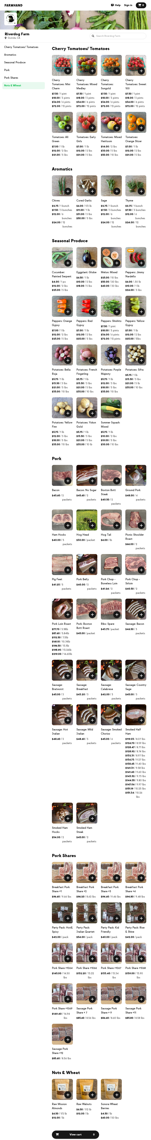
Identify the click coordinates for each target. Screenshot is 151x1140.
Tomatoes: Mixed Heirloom (111, 139)
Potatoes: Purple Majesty (111, 372)
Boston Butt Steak (108, 492)
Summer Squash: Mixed (110, 424)
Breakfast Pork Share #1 (61, 889)
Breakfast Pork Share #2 (85, 889)
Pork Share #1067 (111, 968)
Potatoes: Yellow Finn (62, 424)
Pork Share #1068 (135, 968)
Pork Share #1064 (62, 968)
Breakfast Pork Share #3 (110, 889)
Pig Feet (57, 579)
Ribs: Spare (107, 624)
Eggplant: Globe (86, 272)
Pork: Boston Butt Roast (84, 626)
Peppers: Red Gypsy (84, 323)
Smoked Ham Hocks (60, 830)
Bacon (55, 490)
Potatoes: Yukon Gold (86, 424)
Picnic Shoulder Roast (134, 537)
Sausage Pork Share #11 (133, 1010)
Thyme (129, 200)
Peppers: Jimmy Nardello (134, 274)
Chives (56, 200)
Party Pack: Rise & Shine (135, 930)
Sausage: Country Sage (135, 687)
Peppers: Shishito (111, 321)
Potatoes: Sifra (134, 369)
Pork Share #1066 (86, 968)
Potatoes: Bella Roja (61, 372)
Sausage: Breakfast (82, 687)
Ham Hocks (59, 534)
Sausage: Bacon (134, 624)
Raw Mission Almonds (59, 1106)
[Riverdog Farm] (11, 19)
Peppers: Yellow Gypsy (135, 323)
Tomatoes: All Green (60, 139)
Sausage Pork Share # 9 (109, 1010)
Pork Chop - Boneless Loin (109, 581)
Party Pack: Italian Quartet (85, 930)
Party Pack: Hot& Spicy (62, 930)
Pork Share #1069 (62, 1008)
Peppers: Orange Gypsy (62, 323)
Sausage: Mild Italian (84, 731)
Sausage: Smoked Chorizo (111, 731)
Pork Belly (82, 579)
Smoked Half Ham (133, 731)
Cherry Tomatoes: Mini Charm (61, 84)
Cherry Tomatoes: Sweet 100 (135, 84)
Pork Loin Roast (61, 624)
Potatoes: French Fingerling (86, 372)
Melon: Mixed (109, 272)
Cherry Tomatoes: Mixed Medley (86, 84)
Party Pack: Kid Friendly (110, 930)
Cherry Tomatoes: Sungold (107, 84)
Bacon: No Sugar (86, 490)
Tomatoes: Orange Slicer (133, 139)
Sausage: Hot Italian (60, 731)
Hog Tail (106, 534)
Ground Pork (133, 490)
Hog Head (82, 534)
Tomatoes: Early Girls (86, 139)
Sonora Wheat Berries (109, 1106)
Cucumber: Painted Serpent (61, 274)
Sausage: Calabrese (107, 687)
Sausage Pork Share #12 (60, 1051)
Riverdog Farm (17, 34)
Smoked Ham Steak (84, 830)
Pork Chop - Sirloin (132, 581)
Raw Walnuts (84, 1104)
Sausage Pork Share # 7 (84, 1010)
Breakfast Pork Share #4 (134, 889)
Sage (104, 200)
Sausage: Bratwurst (58, 687)
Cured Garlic (84, 200)
